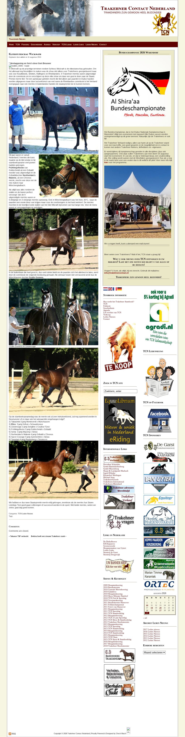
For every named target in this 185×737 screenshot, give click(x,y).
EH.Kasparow (109, 544)
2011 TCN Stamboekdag (113, 613)
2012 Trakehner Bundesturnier (116, 622)
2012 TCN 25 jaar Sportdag (115, 618)
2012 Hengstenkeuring (112, 615)
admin (22, 57)
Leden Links (78, 44)
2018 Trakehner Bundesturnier (116, 646)
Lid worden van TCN (112, 312)
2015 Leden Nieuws (151, 634)
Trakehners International (113, 482)
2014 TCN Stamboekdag (113, 633)
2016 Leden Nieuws (151, 632)
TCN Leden (67, 44)
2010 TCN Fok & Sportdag (114, 598)
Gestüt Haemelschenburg (113, 466)
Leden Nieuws (92, 44)
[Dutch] (105, 289)
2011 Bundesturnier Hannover (116, 602)
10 (147, 605)
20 (160, 608)
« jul (145, 618)
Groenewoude (109, 546)
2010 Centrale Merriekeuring (115, 589)
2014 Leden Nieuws (151, 636)
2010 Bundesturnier (111, 587)
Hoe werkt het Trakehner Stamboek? (118, 302)
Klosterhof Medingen (112, 475)
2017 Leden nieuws (151, 629)
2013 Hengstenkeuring (112, 624)
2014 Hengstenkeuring (112, 631)
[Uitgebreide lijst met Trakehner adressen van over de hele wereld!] (119, 493)
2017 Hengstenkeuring (112, 644)
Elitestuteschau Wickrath (25, 54)
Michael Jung (109, 477)
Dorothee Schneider (111, 464)
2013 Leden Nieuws (151, 638)
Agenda (47, 44)
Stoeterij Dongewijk (111, 554)
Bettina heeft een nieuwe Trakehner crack (48, 536)
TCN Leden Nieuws (25, 514)
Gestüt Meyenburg (111, 469)
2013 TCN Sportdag (111, 626)
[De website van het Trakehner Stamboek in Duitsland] (119, 462)
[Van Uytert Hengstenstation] (159, 494)
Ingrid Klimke (109, 473)
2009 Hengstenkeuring (112, 585)
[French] (115, 289)
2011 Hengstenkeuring (112, 609)
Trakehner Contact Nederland (138, 8)
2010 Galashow (109, 592)
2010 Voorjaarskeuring (113, 600)
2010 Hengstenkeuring (112, 594)
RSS (13, 734)
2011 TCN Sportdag (111, 611)
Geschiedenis (36, 44)
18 (152, 608)
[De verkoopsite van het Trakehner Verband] (119, 509)
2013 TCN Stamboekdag (113, 628)
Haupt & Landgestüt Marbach (115, 471)
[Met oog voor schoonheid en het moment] (159, 525)
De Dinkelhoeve (110, 541)
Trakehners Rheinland (112, 484)
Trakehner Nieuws (17, 39)
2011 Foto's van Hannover (114, 607)
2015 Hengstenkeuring (112, 635)
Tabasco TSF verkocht (19, 536)
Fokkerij (25, 44)
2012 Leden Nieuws (151, 640)
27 (160, 610)
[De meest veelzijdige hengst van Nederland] (159, 462)
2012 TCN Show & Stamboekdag (117, 620)
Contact (103, 44)
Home (11, 44)
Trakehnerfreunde (111, 479)
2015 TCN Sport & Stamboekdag (117, 639)
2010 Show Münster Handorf (115, 596)
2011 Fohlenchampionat (113, 605)
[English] (110, 289)
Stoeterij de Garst (110, 552)
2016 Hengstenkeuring (112, 641)
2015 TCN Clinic (110, 637)
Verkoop (56, 44)
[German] (119, 289)
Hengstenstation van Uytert (114, 548)
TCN (18, 44)
